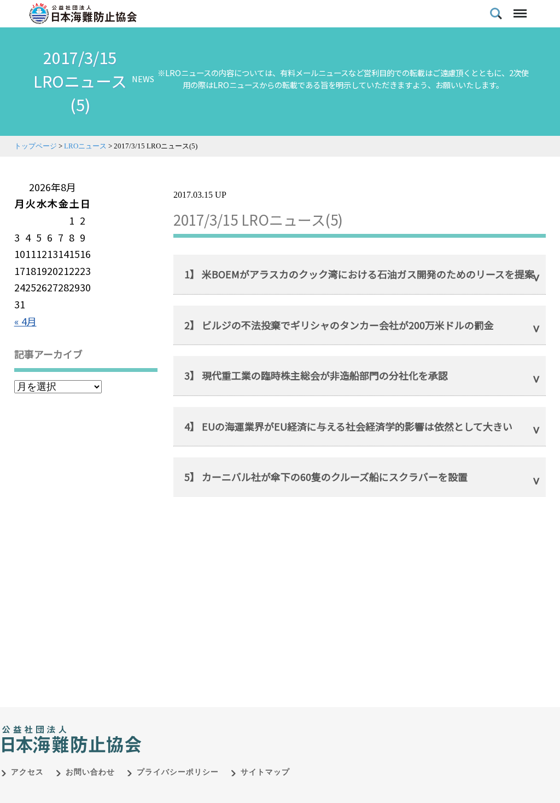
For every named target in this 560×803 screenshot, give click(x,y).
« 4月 (25, 321)
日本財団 (229, 728)
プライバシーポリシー (178, 772)
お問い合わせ (90, 772)
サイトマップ (265, 772)
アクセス (27, 772)
